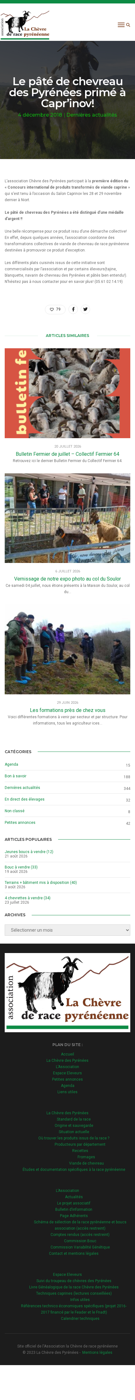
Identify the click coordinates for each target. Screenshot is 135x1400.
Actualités (74, 1197)
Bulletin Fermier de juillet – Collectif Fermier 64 (67, 454)
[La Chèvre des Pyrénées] (25, 25)
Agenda (11, 764)
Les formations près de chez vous (67, 710)
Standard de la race (74, 1119)
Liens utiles (67, 1092)
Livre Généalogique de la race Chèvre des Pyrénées (74, 1287)
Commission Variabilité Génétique (80, 1247)
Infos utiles (80, 1300)
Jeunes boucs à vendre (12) (29, 852)
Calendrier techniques (80, 1318)
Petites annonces (20, 822)
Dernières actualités (91, 115)
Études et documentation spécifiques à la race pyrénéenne (74, 1169)
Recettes (80, 1151)
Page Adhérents (74, 1216)
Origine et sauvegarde (74, 1125)
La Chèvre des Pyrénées (67, 1060)
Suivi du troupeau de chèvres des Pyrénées (73, 1281)
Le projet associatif (73, 1203)
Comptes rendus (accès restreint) (80, 1234)
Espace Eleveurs (67, 1073)
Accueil (67, 1054)
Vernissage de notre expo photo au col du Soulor (67, 579)
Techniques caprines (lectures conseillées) (74, 1293)
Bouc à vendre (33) (21, 867)
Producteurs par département (80, 1144)
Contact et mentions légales (74, 1253)
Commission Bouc (80, 1241)
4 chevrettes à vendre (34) (28, 898)
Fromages (86, 1157)
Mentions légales (97, 1352)
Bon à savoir (15, 776)
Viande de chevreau (86, 1163)
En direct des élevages (25, 799)
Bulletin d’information (73, 1209)
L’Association (67, 1067)
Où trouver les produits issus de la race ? (73, 1138)
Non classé (14, 811)
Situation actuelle (74, 1132)
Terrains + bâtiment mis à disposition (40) (41, 882)
